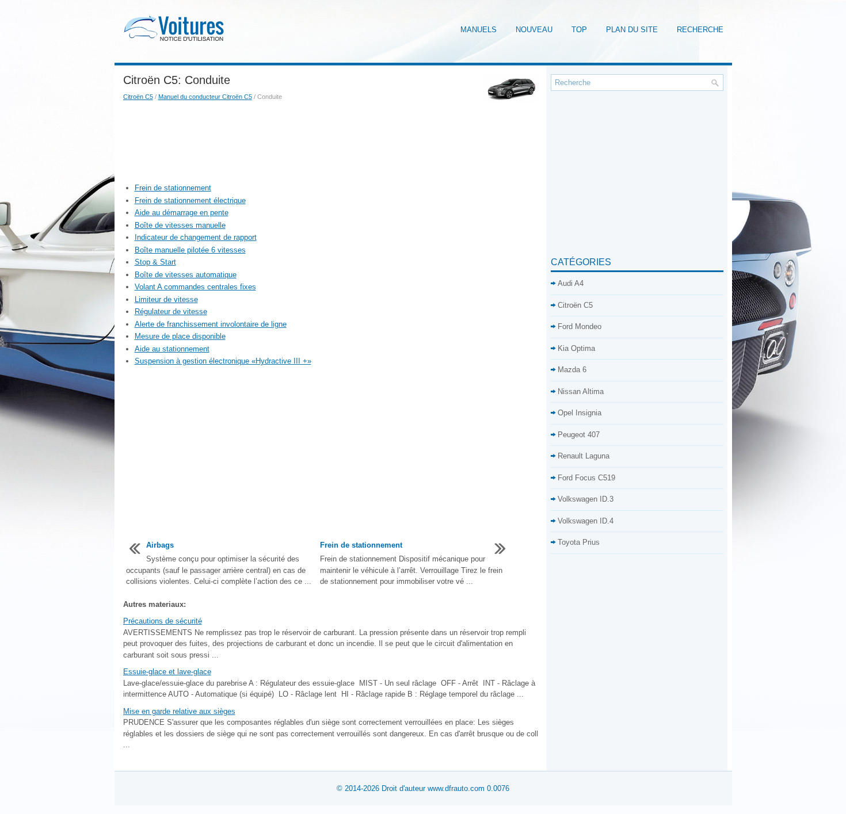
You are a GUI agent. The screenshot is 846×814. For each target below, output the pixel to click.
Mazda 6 (572, 369)
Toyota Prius (579, 542)
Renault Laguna (583, 456)
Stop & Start (155, 262)
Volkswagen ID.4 (585, 521)
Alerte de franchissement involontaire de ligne (211, 324)
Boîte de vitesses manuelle (180, 225)
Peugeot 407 (579, 434)
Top (579, 29)
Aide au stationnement (172, 349)
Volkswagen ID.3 (585, 499)
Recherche (700, 29)
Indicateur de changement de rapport (196, 237)
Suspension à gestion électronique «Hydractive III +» (223, 361)
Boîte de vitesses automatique (186, 274)
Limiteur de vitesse (166, 299)
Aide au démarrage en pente (181, 212)
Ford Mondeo (579, 326)
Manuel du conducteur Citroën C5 (205, 96)
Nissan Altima (581, 391)
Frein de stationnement (173, 188)
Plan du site (632, 29)
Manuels (478, 29)
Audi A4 (571, 283)
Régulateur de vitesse (171, 311)
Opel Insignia (579, 412)
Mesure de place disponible (180, 336)
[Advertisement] (332, 142)
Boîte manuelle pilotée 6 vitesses (190, 250)
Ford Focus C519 (586, 477)
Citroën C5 (138, 96)
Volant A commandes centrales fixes (195, 286)
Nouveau (534, 29)
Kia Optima (576, 348)
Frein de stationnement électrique (190, 200)
